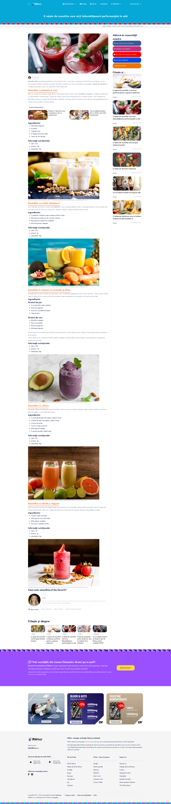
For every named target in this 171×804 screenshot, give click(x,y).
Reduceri (104, 4)
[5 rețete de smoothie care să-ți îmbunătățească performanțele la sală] (127, 107)
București (70, 776)
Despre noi (123, 764)
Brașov (69, 773)
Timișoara (70, 785)
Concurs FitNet (97, 782)
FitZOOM (109, 26)
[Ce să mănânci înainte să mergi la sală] (127, 183)
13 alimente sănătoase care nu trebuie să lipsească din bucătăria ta (127, 217)
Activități (69, 770)
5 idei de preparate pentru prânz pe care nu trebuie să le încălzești (84, 640)
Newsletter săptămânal (121, 60)
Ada (37, 77)
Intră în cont (97, 776)
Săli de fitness (71, 764)
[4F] (46, 708)
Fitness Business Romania (127, 782)
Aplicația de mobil (120, 66)
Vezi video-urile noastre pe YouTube (125, 54)
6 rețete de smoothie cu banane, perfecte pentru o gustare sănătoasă (126, 91)
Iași (68, 782)
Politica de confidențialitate (84, 795)
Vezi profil (67, 603)
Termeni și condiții (70, 795)
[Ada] (29, 77)
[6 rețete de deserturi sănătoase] (127, 160)
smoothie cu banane (43, 102)
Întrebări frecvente (125, 779)
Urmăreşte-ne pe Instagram (122, 49)
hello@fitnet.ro (33, 748)
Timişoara (55, 797)
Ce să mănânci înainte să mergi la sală (126, 192)
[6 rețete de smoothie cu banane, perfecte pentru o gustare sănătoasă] (127, 81)
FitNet (104, 26)
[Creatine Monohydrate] (124, 708)
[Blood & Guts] (85, 708)
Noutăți (83, 4)
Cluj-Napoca (71, 779)
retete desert (58, 609)
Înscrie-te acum (125, 668)
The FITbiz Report (125, 785)
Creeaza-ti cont (98, 779)
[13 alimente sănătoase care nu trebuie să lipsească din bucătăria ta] (127, 207)
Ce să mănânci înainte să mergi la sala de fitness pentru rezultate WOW (100, 640)
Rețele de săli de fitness (74, 767)
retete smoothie (46, 609)
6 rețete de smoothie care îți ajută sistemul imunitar (38, 639)
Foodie (115, 97)
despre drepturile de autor (81, 200)
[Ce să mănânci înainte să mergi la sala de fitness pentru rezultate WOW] (100, 628)
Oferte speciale (98, 767)
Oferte (94, 4)
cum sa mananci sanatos (73, 609)
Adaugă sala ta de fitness (127, 767)
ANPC (95, 795)
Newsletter (123, 776)
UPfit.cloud (58, 795)
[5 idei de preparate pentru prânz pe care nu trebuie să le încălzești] (84, 628)
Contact (122, 770)
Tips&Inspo (96, 634)
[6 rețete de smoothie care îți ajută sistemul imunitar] (127, 133)
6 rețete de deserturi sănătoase (124, 169)
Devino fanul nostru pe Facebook (124, 43)
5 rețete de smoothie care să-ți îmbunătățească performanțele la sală (126, 117)
